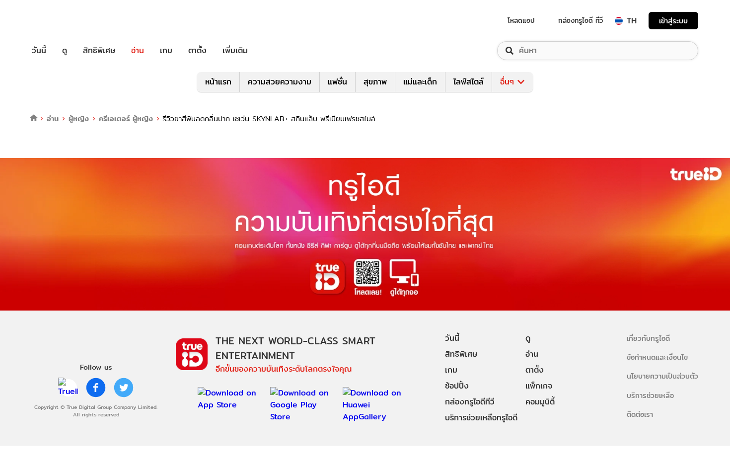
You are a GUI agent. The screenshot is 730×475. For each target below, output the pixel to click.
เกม (166, 51)
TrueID (61, 20)
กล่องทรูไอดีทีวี (470, 402)
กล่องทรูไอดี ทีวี (580, 20)
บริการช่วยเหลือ (650, 395)
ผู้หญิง (79, 118)
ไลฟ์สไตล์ (468, 82)
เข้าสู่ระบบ (673, 20)
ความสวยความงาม (279, 82)
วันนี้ (39, 51)
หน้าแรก (218, 82)
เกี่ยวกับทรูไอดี (648, 338)
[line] (68, 387)
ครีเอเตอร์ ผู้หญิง (126, 118)
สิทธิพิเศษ (99, 51)
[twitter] (124, 387)
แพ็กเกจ (538, 386)
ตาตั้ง (197, 51)
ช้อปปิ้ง (457, 386)
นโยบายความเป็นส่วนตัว (662, 376)
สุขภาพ (375, 82)
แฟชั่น (337, 82)
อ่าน (137, 51)
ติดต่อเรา (640, 414)
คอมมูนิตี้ (540, 402)
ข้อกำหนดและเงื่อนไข (657, 357)
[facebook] (96, 387)
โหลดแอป (521, 20)
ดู (64, 51)
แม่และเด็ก (420, 82)
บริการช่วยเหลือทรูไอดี (481, 417)
